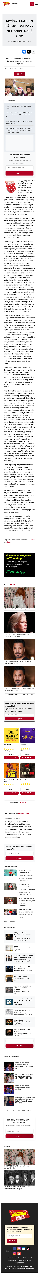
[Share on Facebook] (24, 52)
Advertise (10, 1258)
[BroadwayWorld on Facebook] (14, 1249)
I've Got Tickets (11, 758)
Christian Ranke (23, 813)
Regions (21, 1260)
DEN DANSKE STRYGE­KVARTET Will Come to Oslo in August (19, 122)
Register (20, 3)
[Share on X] (29, 52)
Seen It (11, 754)
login (9, 542)
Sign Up (19, 74)
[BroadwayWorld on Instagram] (19, 1249)
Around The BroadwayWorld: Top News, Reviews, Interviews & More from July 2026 (19, 115)
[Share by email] (33, 52)
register (32, 540)
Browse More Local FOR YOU (20, 694)
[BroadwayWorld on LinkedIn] (23, 1249)
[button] (32, 4)
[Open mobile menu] (36, 4)
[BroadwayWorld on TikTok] (28, 1249)
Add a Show (20, 1046)
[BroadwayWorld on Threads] (14, 1253)
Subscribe (19, 858)
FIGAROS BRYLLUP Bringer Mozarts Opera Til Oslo (19, 107)
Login (26, 3)
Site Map (28, 1260)
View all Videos (9, 922)
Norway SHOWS (9, 927)
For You (12, 584)
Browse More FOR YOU (18, 1111)
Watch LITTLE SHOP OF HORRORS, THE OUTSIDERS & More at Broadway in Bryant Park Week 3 (26, 875)
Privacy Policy (28, 1268)
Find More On (18, 802)
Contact (23, 1258)
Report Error (19, 1263)
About (17, 1258)
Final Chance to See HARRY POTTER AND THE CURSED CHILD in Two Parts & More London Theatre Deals (19, 130)
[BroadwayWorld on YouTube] (19, 1253)
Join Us (30, 1258)
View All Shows (19, 1041)
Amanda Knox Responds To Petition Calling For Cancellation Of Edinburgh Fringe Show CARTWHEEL (27, 889)
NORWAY (14, 3)
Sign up (19, 1136)
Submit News (12, 1260)
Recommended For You (12, 1056)
